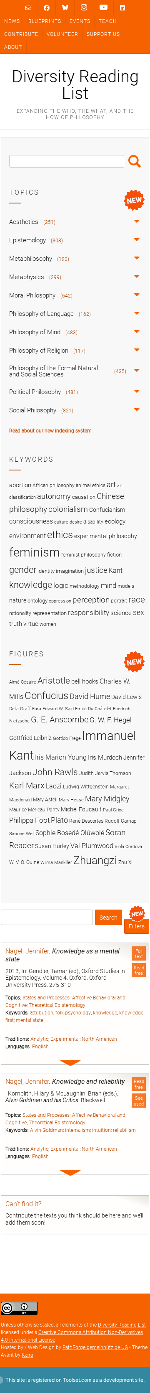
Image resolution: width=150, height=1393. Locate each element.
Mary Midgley (107, 798)
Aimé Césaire (22, 682)
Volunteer (62, 34)
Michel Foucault (81, 809)
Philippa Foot (29, 820)
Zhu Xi (125, 862)
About (13, 47)
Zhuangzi (95, 860)
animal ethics (90, 485)
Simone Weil (21, 833)
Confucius (46, 696)
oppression (60, 601)
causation (83, 497)
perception (91, 600)
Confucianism (107, 509)
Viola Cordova (128, 846)
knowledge (105, 1013)
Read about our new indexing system (50, 431)
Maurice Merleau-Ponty (34, 809)
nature (17, 600)
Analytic (39, 1039)
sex (138, 612)
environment (27, 536)
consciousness (31, 521)
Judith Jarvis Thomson (105, 773)
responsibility (88, 612)
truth (15, 624)
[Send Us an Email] (28, 8)
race (136, 599)
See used (139, 1101)
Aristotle (54, 680)
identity (46, 571)
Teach (108, 21)
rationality (20, 613)
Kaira (27, 1355)
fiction (114, 555)
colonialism (68, 509)
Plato (59, 820)
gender (22, 569)
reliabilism (124, 1130)
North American (99, 1039)
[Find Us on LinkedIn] (122, 8)
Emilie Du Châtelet (93, 709)
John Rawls (55, 772)
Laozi (54, 786)
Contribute (21, 34)
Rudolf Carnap (121, 821)
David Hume (90, 696)
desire (76, 522)
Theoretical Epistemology (57, 1005)
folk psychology (73, 1013)
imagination (70, 571)
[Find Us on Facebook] (47, 8)
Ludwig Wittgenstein (86, 786)
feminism (34, 552)
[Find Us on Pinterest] (103, 7)
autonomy (54, 496)
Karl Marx (27, 786)
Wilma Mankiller (56, 862)
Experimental (65, 1039)
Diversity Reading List (75, 85)
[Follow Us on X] (84, 7)
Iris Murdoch (105, 757)
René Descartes (86, 821)
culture (61, 522)
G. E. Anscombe (59, 719)
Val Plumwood (91, 846)
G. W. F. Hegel (111, 720)
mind (108, 585)
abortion (20, 485)
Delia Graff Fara (25, 709)
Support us (103, 34)
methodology (85, 586)
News (12, 21)
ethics (60, 535)
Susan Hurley (52, 846)
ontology (38, 600)
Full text (139, 953)
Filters (137, 926)
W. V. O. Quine (24, 862)
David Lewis (126, 697)
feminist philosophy (83, 555)
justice (96, 570)
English (40, 1047)
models (126, 586)
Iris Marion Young (61, 757)
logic (60, 585)
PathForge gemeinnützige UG (95, 1347)
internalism (77, 1130)
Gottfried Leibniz (30, 738)
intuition (101, 1130)
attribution (41, 1013)
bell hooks (84, 681)
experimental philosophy (105, 536)
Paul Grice (113, 810)
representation (49, 613)
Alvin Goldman (46, 1130)
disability (93, 522)
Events (80, 21)
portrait (119, 601)
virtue (30, 624)
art (111, 484)
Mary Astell (45, 799)
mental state (29, 1020)
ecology (115, 521)
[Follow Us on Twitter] (65, 7)
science (121, 613)
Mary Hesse (71, 800)
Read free (139, 970)
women (48, 624)
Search (134, 161)
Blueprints (44, 21)
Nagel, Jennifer (27, 951)
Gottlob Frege (67, 738)
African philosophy (53, 485)
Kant (115, 570)
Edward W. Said (58, 709)
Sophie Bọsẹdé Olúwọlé (69, 833)
